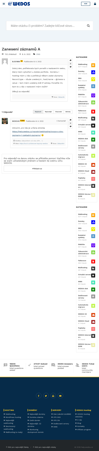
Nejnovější (48, 112)
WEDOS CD (82, 164)
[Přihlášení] (95, 4)
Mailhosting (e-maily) (13, 432)
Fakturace (82, 111)
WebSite (81, 94)
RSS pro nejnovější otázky (45, 447)
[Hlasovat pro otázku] (70, 60)
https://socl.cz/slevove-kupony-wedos (34, 143)
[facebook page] (38, 395)
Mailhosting (82, 118)
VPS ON (56, 420)
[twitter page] (46, 395)
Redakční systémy (81, 86)
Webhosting (82, 64)
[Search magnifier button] (88, 25)
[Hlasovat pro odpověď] (70, 120)
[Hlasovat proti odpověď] (70, 126)
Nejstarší (38, 112)
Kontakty (81, 426)
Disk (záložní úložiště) (62, 414)
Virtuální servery (84, 125)
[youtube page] (60, 395)
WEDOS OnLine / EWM (84, 195)
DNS (38, 54)
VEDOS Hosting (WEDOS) (82, 415)
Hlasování (58, 112)
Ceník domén (34, 420)
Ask (85, 4)
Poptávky (81, 178)
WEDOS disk (83, 139)
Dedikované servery (82, 147)
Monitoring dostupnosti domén (36, 431)
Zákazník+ (60, 143)
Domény (81, 71)
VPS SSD (57, 417)
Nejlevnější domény (37, 414)
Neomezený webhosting (9, 427)
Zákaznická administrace (83, 103)
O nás (79, 420)
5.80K (22, 120)
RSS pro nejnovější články (18, 447)
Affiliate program (84, 429)
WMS (80, 132)
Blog (79, 423)
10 (21, 61)
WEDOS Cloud (83, 171)
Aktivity (68, 112)
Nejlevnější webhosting (9, 421)
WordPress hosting (13, 417)
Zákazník (61, 97)
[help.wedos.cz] (19, 4)
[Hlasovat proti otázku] (70, 67)
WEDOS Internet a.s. (84, 186)
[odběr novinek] (53, 395)
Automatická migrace (83, 156)
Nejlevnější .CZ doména (34, 425)
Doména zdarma (36, 417)
